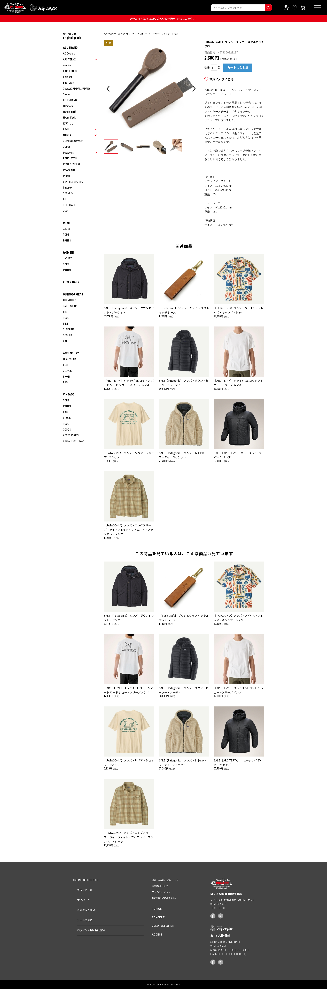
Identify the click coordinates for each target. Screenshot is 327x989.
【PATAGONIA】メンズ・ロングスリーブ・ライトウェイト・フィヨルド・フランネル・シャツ (128, 529)
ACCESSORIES (71, 435)
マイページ (83, 900)
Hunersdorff (69, 111)
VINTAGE (68, 394)
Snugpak (67, 187)
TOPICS (157, 908)
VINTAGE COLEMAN (73, 441)
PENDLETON (70, 158)
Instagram (220, 915)
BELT (65, 365)
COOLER (67, 335)
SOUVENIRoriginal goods (72, 36)
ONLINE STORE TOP (86, 880)
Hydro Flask (69, 117)
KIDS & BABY (71, 282)
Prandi (66, 175)
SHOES (67, 376)
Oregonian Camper (73, 141)
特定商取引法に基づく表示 (164, 897)
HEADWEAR (69, 359)
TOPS (66, 234)
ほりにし (68, 123)
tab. (65, 199)
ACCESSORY (71, 353)
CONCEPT (158, 917)
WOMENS (69, 252)
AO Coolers (69, 53)
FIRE (65, 323)
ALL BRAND (70, 47)
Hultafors (68, 106)
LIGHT (66, 312)
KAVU (66, 129)
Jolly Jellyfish (43, 7)
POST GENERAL (71, 164)
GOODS (67, 429)
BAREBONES (70, 71)
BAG (65, 382)
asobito (67, 65)
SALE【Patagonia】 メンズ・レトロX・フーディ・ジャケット (183, 455)
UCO (65, 210)
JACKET (67, 228)
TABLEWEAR (70, 306)
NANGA (67, 135)
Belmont (67, 77)
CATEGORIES (110, 34)
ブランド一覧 (84, 890)
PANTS (67, 240)
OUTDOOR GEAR (73, 294)
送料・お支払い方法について (165, 880)
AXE (65, 341)
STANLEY (68, 193)
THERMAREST (71, 205)
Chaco (66, 94)
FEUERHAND (70, 100)
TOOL (66, 318)
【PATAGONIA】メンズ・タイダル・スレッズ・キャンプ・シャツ (238, 310)
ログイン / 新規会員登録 (91, 930)
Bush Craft (68, 82)
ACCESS (157, 934)
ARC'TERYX (69, 59)
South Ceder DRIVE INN (15, 7)
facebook (212, 915)
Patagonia (68, 152)
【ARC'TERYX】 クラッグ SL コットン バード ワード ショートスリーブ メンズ (129, 382)
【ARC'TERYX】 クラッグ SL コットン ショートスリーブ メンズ (238, 382)
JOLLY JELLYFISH (163, 926)
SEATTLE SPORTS (73, 181)
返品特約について (160, 886)
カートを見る (84, 920)
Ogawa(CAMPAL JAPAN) (76, 88)
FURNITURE (69, 300)
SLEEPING (68, 329)
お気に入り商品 (86, 910)
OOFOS (67, 146)
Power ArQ (69, 170)
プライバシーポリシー (162, 891)
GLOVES (67, 370)
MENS (67, 223)
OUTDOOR (123, 34)
